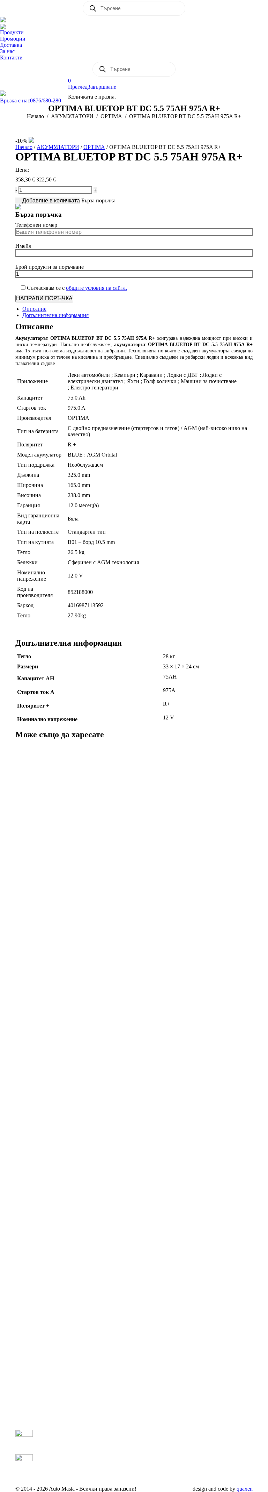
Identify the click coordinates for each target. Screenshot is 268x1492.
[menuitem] (13, 32)
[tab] (137, 309)
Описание (34, 309)
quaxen (245, 1489)
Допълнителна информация (55, 315)
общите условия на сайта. (96, 288)
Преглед (78, 87)
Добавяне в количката (51, 200)
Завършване (102, 87)
